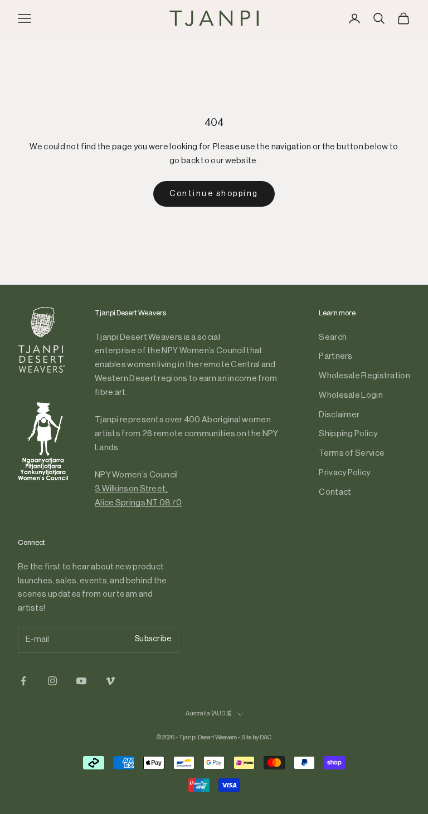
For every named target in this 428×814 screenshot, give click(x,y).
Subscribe (153, 639)
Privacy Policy (344, 473)
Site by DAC (256, 737)
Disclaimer (339, 415)
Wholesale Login (351, 395)
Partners (335, 356)
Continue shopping (214, 194)
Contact (335, 492)
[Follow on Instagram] (52, 680)
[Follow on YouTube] (81, 680)
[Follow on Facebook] (23, 680)
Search (333, 337)
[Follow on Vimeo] (110, 680)
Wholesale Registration (364, 376)
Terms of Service (352, 453)
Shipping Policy (348, 434)
